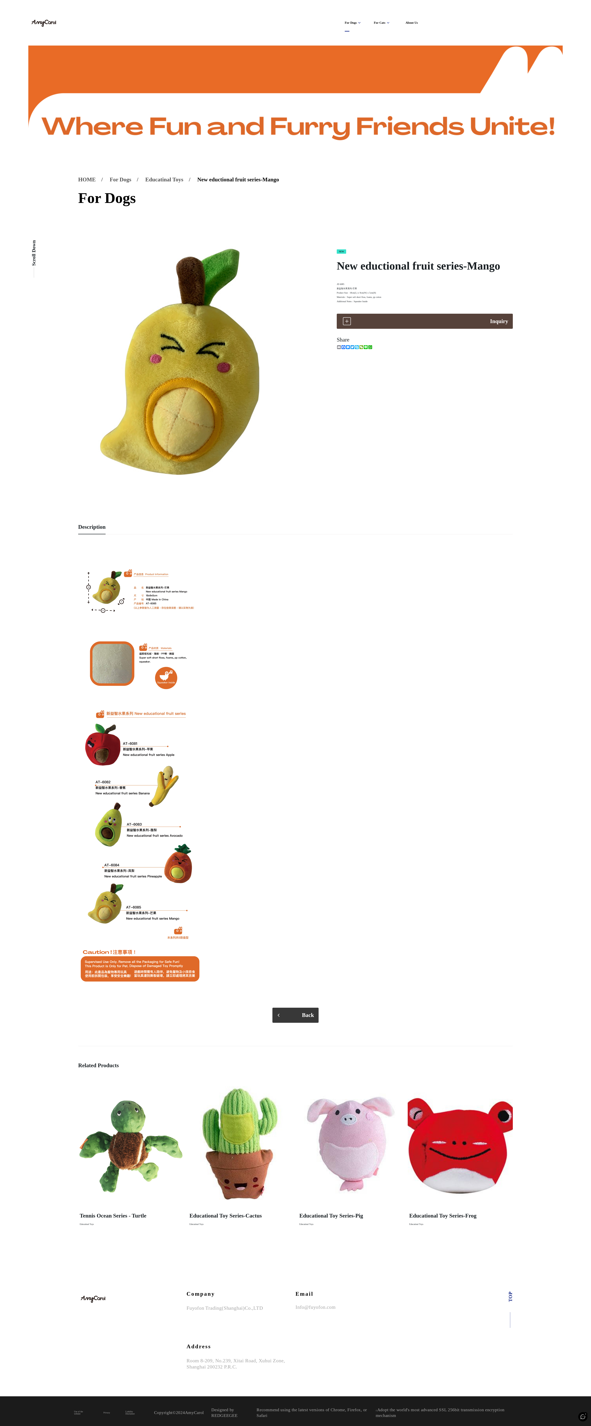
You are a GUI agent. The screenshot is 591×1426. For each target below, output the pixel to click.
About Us (412, 22)
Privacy (106, 1413)
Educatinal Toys (164, 179)
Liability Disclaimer (130, 1413)
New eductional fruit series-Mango (238, 179)
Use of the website (78, 1413)
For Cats (379, 22)
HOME (87, 179)
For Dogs (351, 22)
